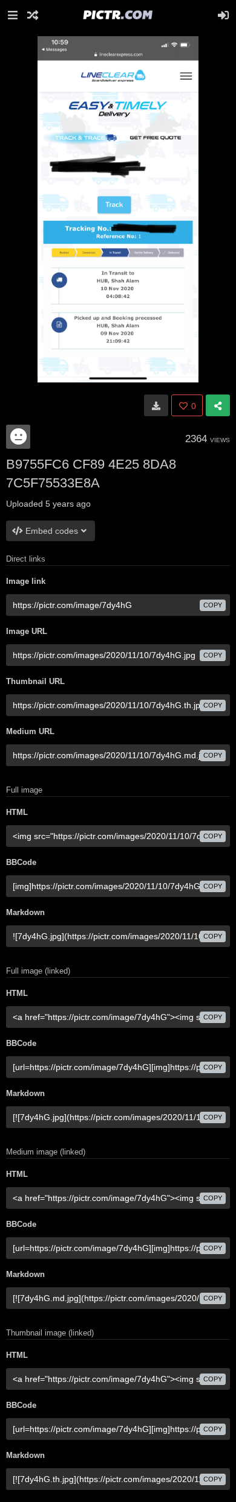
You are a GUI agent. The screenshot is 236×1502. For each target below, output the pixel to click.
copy (212, 605)
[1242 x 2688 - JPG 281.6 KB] (156, 405)
